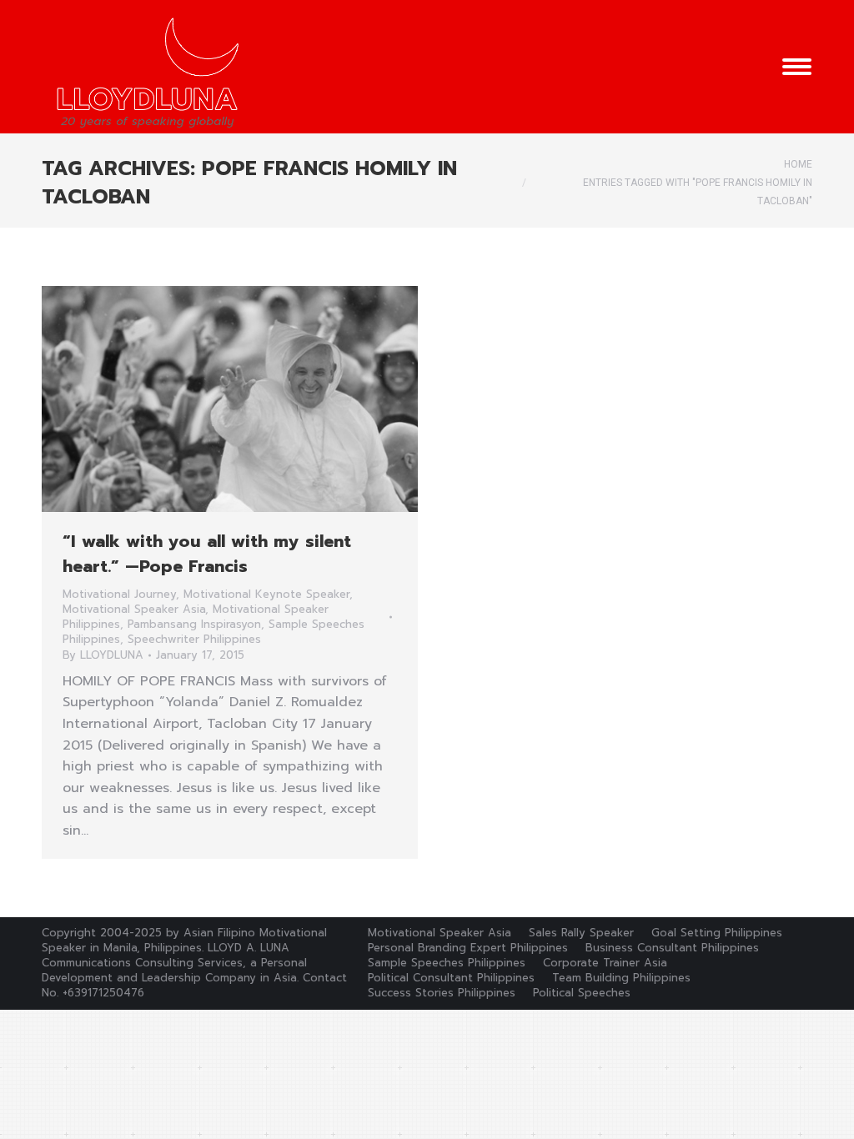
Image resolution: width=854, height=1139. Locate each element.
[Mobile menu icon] (796, 66)
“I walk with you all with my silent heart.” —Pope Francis (207, 554)
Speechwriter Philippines (194, 639)
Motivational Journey (119, 594)
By (103, 655)
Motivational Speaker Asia (134, 609)
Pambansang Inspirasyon (194, 624)
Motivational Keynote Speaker (266, 594)
